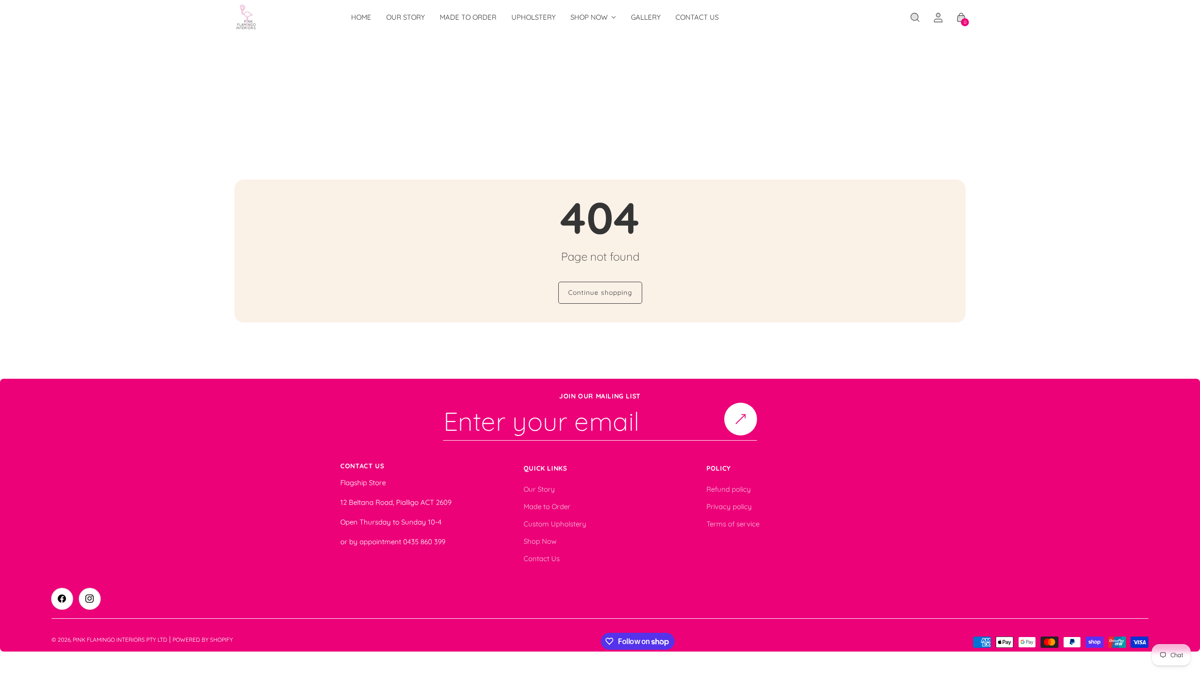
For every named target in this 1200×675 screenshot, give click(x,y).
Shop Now (540, 541)
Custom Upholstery (555, 523)
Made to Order (547, 506)
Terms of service (732, 523)
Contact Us (542, 558)
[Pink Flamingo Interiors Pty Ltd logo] (246, 17)
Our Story (539, 489)
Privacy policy (729, 506)
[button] (915, 17)
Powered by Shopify (202, 639)
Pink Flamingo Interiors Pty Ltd (120, 639)
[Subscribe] (741, 419)
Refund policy (728, 489)
